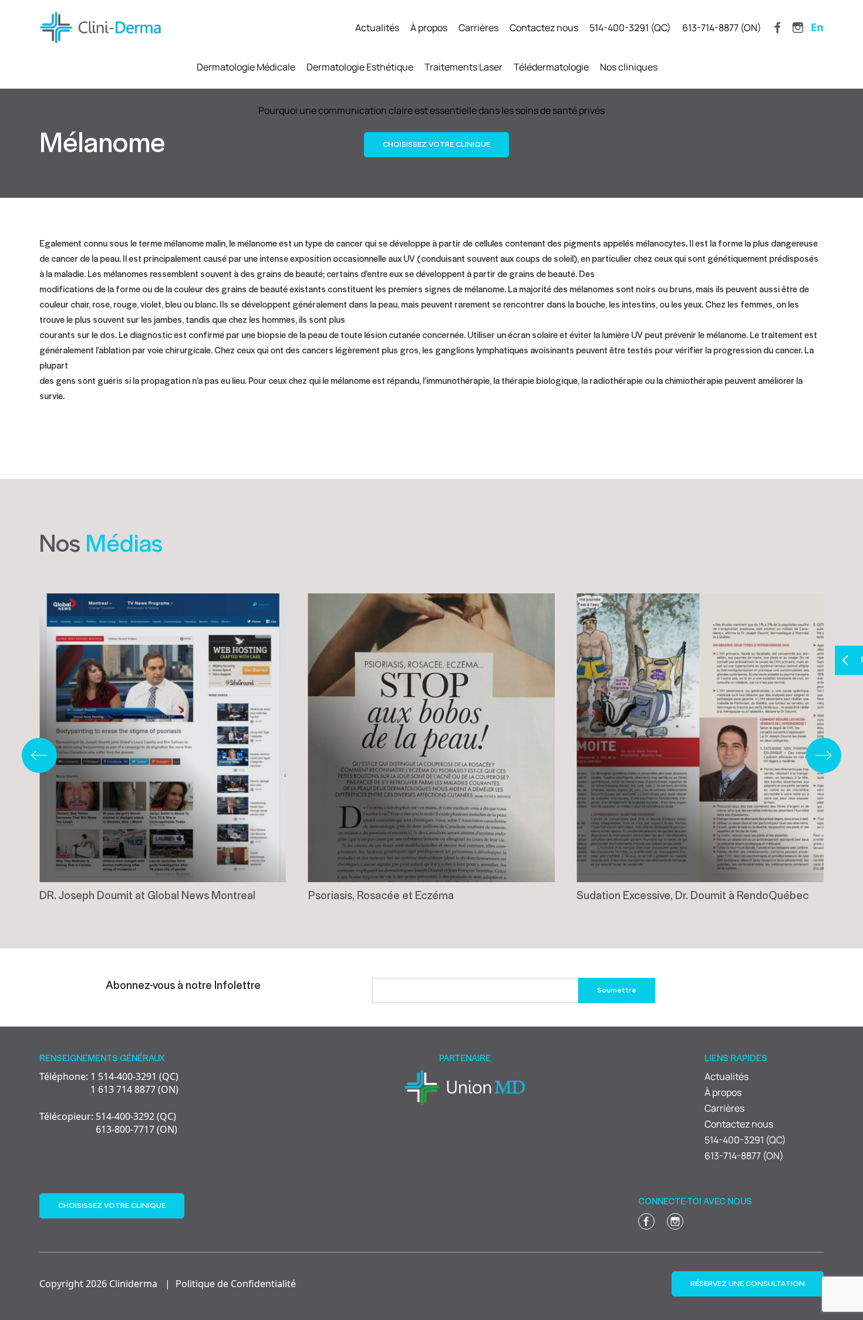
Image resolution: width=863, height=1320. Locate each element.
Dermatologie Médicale (246, 66)
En (817, 27)
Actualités (377, 27)
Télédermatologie (551, 66)
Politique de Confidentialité (236, 1283)
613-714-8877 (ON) (721, 27)
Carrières (478, 27)
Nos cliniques (629, 66)
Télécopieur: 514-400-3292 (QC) (107, 1116)
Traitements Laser (463, 66)
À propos (428, 27)
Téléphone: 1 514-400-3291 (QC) (108, 1076)
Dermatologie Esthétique (359, 66)
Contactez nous (544, 27)
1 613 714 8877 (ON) (108, 1089)
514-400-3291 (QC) (630, 27)
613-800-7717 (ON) (108, 1129)
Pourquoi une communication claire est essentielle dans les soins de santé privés (431, 110)
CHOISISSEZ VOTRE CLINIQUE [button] (436, 144)
